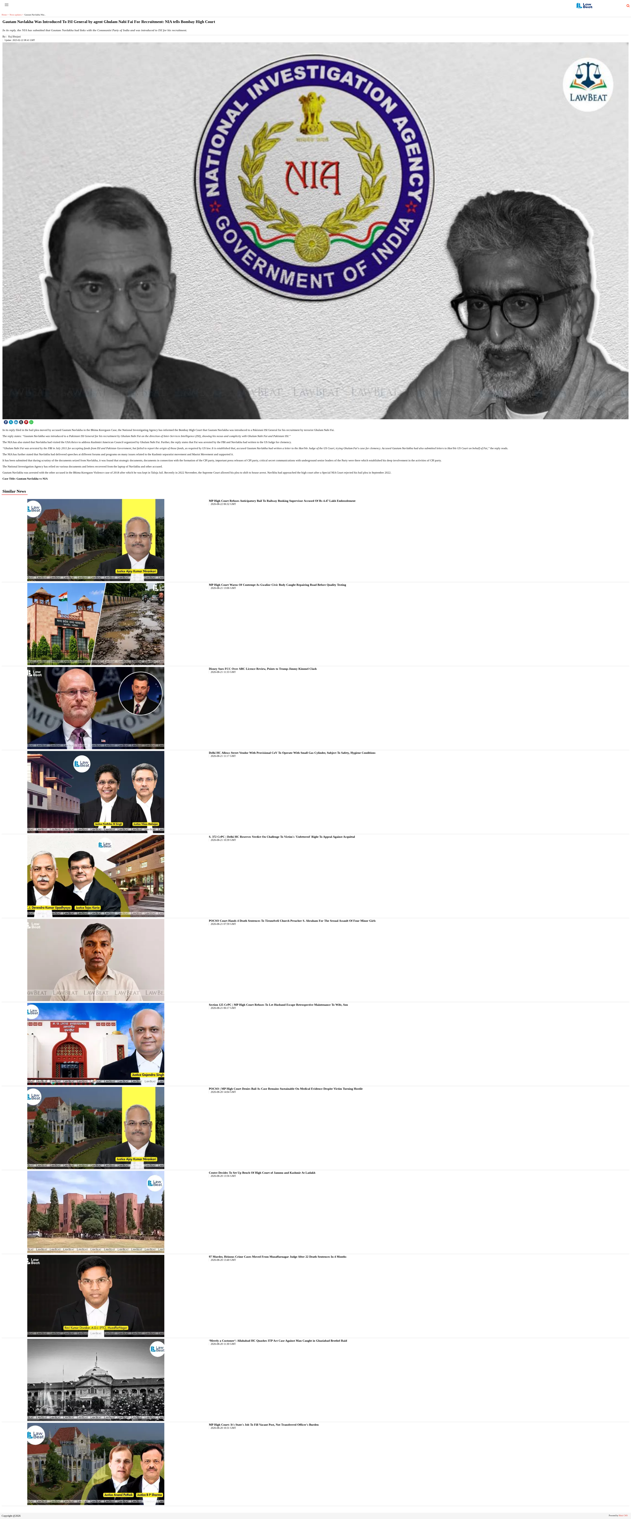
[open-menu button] (7, 5)
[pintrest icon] (26, 421)
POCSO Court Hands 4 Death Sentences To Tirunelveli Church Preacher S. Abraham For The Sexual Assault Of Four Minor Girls (292, 920)
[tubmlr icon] (21, 421)
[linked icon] (16, 421)
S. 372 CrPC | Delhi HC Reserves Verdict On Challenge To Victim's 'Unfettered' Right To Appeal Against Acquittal (282, 836)
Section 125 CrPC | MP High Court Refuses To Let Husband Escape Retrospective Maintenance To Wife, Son (278, 1004)
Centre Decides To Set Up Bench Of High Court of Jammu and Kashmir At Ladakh (262, 1172)
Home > (6, 14)
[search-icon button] (627, 5)
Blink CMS (623, 1515)
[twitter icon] (11, 421)
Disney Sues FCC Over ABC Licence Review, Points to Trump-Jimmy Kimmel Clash (263, 668)
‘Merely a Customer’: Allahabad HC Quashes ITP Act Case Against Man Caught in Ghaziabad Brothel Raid (278, 1340)
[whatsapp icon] (31, 421)
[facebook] (6, 421)
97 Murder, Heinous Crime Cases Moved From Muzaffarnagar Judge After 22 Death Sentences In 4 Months (277, 1256)
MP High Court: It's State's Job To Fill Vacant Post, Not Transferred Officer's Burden (264, 1424)
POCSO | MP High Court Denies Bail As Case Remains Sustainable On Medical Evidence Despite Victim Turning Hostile (286, 1088)
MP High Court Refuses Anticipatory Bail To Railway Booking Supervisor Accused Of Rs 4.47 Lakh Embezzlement (282, 500)
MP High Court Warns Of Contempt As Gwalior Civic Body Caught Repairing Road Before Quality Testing (277, 584)
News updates (17, 14)
